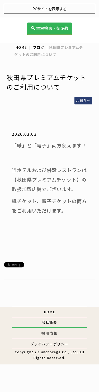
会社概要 (49, 322)
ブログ (38, 47)
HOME (21, 47)
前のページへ (22, 299)
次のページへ (77, 299)
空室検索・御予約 (52, 28)
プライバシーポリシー (50, 343)
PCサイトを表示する (49, 8)
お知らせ (83, 100)
